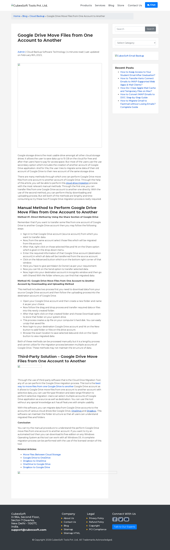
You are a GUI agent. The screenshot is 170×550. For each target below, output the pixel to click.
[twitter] (120, 519)
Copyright (94, 525)
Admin (21, 52)
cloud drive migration (77, 183)
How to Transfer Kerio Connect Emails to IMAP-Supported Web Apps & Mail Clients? (137, 81)
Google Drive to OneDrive (36, 457)
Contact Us (135, 5)
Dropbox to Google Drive (36, 467)
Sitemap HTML (72, 533)
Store (120, 5)
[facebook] (115, 519)
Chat (152, 5)
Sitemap (68, 529)
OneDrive (76, 411)
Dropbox (91, 411)
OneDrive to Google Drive (36, 464)
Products (86, 5)
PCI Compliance (97, 529)
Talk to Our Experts (124, 527)
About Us (69, 518)
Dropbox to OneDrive (34, 461)
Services (100, 5)
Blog (111, 5)
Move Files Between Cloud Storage (42, 454)
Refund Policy (96, 522)
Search (150, 29)
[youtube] (126, 519)
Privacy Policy (96, 518)
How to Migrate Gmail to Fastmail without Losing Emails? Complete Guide (138, 103)
